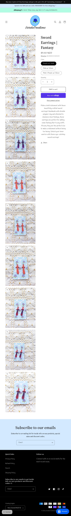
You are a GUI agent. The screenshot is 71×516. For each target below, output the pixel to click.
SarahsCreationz (50, 510)
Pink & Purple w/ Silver (51, 73)
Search (7, 468)
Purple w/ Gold (48, 63)
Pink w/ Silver (48, 68)
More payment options (53, 100)
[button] (6, 22)
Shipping (43, 56)
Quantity (43, 78)
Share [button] (45, 143)
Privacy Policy (10, 459)
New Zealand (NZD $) (14, 508)
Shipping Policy (10, 473)
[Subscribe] (52, 442)
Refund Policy (10, 463)
